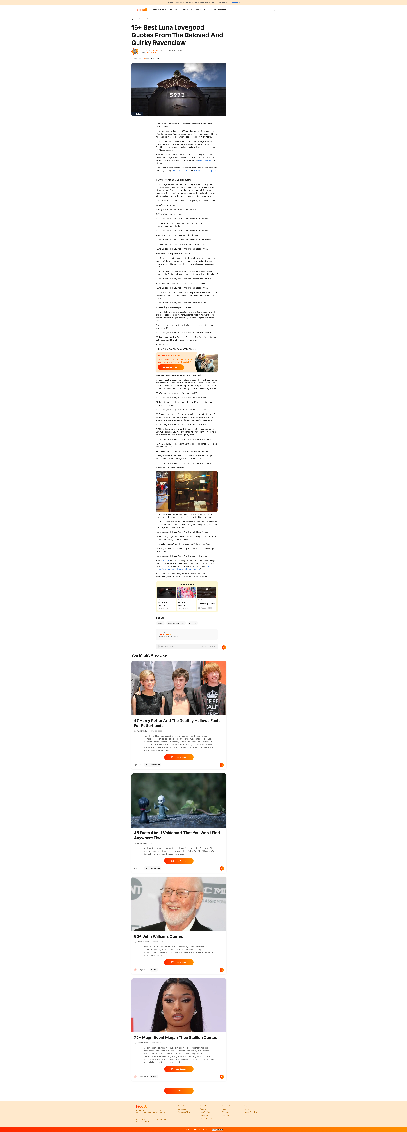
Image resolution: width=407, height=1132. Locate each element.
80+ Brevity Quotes (206, 604)
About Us (203, 1109)
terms (246, 1109)
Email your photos (170, 367)
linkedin (225, 1118)
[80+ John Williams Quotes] (178, 903)
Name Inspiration (219, 10)
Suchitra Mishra (143, 1043)
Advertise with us (184, 1112)
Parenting (186, 10)
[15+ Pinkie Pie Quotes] (186, 592)
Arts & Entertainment (152, 765)
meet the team (205, 1112)
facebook (225, 1109)
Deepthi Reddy (155, 50)
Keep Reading (180, 757)
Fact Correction (210, 646)
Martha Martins (143, 942)
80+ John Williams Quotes (158, 936)
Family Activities (157, 10)
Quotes (161, 600)
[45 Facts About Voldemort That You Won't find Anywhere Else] (178, 800)
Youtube (225, 1121)
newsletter (204, 1115)
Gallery (139, 114)
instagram (225, 1115)
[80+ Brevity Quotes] (206, 592)
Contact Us (182, 1109)
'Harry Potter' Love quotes (205, 170)
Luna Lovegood (205, 160)
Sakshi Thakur (142, 731)
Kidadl (132, 19)
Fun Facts (173, 10)
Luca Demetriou (151, 53)
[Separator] (224, 647)
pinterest (225, 1112)
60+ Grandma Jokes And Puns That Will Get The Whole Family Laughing (198, 2)
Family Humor (201, 10)
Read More (235, 2)
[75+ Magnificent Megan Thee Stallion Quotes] (178, 1004)
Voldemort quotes (181, 170)
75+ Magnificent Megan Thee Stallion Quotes (175, 1037)
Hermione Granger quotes (188, 569)
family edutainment (207, 1118)
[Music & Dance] (135, 969)
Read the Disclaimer (167, 646)
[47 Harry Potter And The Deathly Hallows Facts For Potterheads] (178, 688)
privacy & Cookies (250, 1112)
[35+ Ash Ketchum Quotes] (166, 592)
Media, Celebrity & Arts (176, 623)
